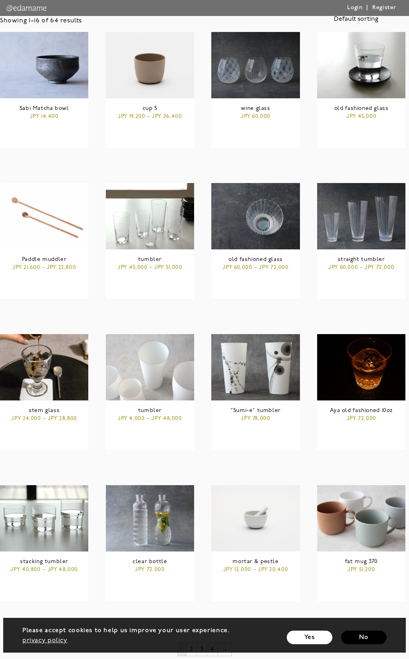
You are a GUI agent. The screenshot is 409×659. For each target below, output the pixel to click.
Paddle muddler (44, 260)
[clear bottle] (150, 518)
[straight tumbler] (361, 216)
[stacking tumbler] (44, 518)
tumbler (150, 260)
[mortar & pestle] (255, 518)
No (363, 637)
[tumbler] (150, 216)
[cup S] (150, 65)
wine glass (255, 108)
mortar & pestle (255, 562)
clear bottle (150, 562)
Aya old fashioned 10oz (361, 411)
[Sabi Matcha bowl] (44, 65)
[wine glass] (255, 65)
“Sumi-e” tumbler (255, 411)
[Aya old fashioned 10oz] (361, 367)
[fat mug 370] (361, 518)
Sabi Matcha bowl (44, 108)
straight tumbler (361, 260)
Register (384, 8)
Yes (309, 637)
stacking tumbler (44, 562)
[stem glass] (44, 367)
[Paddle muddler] (44, 216)
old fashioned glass (361, 108)
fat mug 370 (361, 562)
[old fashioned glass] (361, 65)
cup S (150, 108)
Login (354, 8)
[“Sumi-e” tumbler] (255, 367)
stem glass (44, 411)
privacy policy (45, 640)
